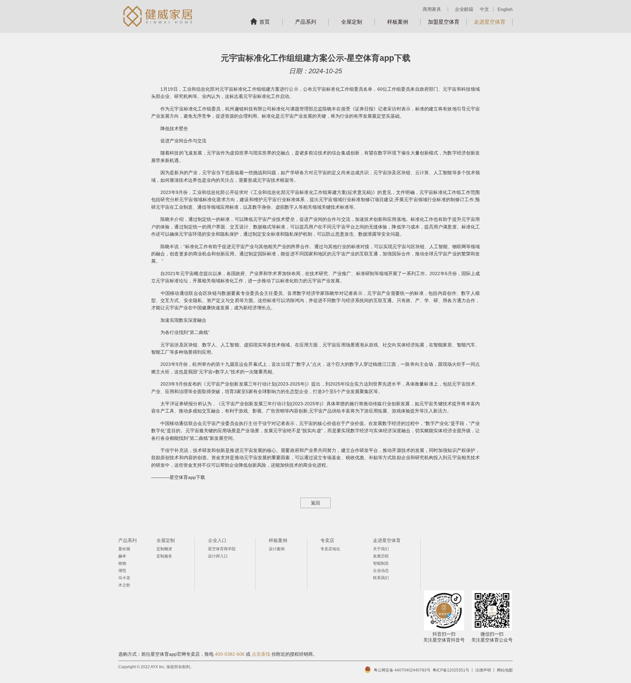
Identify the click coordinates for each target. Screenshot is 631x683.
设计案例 (277, 549)
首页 (264, 22)
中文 (484, 9)
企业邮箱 (464, 9)
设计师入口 (218, 556)
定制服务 (164, 556)
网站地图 (505, 670)
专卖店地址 (330, 549)
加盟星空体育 (443, 22)
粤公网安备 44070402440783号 (402, 670)
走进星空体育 (489, 22)
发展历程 (381, 556)
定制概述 (164, 549)
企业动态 (381, 570)
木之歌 (124, 585)
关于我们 (381, 549)
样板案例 (397, 22)
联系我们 (381, 578)
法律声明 (483, 670)
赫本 (122, 556)
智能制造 (381, 563)
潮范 (122, 570)
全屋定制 (351, 22)
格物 (122, 563)
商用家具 (432, 9)
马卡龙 (124, 578)
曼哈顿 (124, 549)
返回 (315, 503)
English (505, 9)
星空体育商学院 (222, 549)
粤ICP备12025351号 (450, 670)
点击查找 (261, 654)
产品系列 (305, 22)
